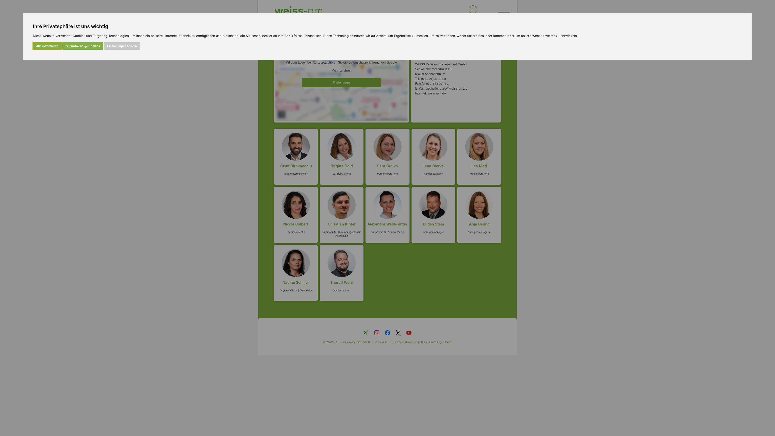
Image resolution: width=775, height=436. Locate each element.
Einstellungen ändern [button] (122, 46)
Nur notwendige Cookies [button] (83, 46)
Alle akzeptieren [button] (47, 46)
